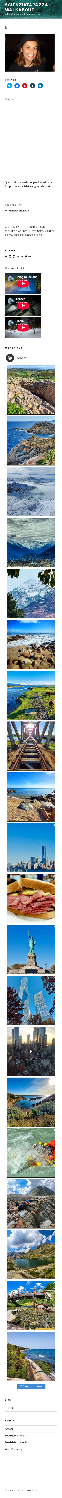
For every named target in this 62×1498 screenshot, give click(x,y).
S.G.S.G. (9, 1408)
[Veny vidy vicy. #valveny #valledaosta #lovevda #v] (31, 1203)
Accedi (9, 1428)
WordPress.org (13, 1449)
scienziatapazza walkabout (26, 7)
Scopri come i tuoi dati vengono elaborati (28, 186)
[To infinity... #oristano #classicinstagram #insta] (31, 746)
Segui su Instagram (33, 1386)
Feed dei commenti (16, 1442)
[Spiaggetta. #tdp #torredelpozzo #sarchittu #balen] (31, 1102)
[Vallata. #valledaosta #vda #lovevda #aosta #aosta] (31, 542)
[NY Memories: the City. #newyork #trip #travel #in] (31, 1000)
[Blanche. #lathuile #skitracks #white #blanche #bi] (31, 491)
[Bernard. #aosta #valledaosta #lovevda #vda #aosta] (31, 1254)
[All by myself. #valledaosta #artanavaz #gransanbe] (31, 1305)
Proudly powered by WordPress (22, 1490)
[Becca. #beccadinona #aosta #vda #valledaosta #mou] (31, 593)
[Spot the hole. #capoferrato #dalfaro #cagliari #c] (31, 440)
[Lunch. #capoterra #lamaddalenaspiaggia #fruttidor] (31, 644)
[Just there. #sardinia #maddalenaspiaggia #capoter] (31, 797)
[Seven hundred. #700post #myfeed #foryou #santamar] (31, 1356)
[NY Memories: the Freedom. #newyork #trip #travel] (31, 949)
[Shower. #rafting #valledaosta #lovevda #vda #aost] (31, 1153)
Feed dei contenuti (15, 1435)
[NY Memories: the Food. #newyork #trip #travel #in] (31, 898)
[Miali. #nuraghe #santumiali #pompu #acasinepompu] (31, 390)
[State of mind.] (31, 1051)
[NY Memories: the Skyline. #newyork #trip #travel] (31, 847)
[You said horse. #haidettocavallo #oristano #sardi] (31, 695)
